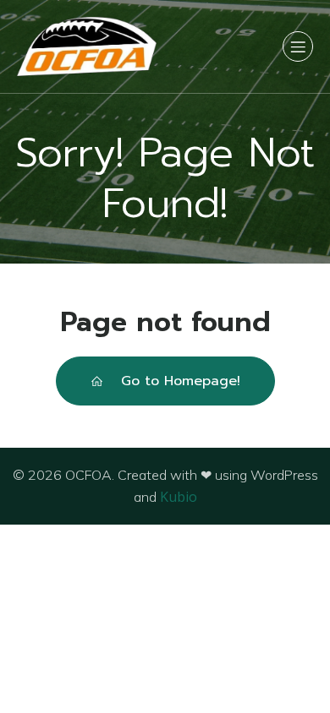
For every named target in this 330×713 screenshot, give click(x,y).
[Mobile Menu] (298, 46)
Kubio (178, 496)
